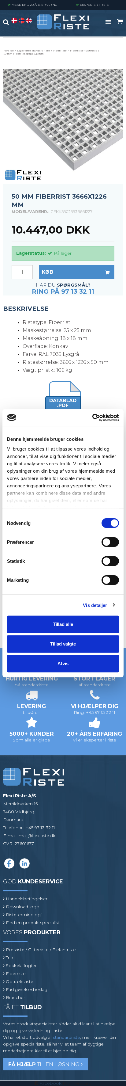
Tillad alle (63, 624)
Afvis (63, 663)
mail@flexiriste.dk (37, 835)
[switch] (110, 542)
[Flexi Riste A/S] (63, 21)
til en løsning (44, 1064)
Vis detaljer (95, 605)
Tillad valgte (63, 643)
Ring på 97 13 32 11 (63, 291)
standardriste (66, 1037)
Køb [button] (47, 272)
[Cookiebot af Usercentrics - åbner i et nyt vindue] (92, 417)
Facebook (50, 1083)
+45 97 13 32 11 (40, 827)
